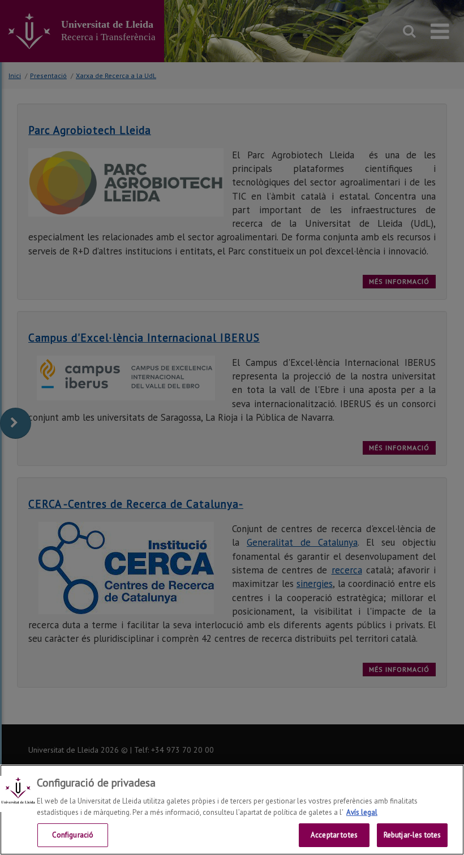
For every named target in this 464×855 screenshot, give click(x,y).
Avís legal (361, 812)
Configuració (73, 835)
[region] (232, 810)
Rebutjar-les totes (412, 835)
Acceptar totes (334, 835)
